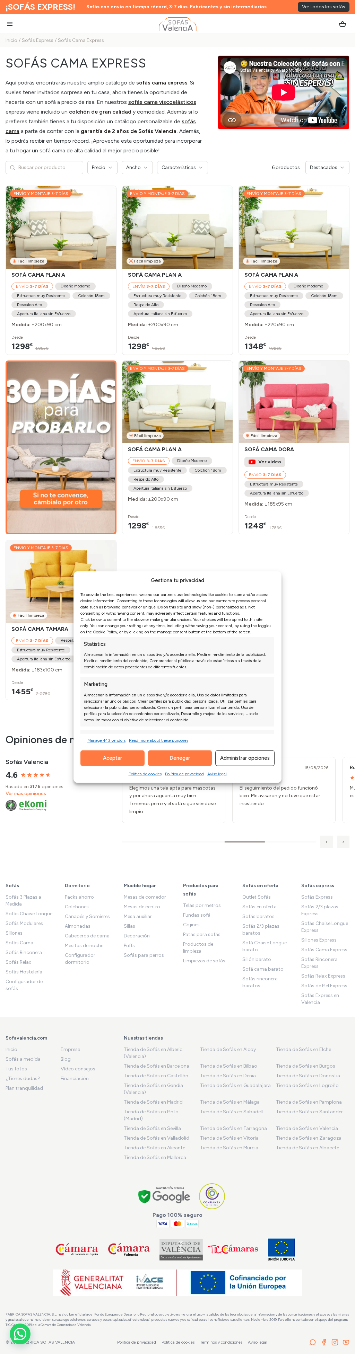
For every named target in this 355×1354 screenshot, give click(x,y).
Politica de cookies (178, 1342)
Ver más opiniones (26, 793)
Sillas (129, 926)
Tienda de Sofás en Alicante (154, 1148)
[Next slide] (107, 227)
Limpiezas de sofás (204, 961)
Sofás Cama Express (81, 40)
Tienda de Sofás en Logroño (307, 1085)
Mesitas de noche (84, 945)
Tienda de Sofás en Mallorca (155, 1157)
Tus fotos (16, 1069)
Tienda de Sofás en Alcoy (228, 1049)
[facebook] (323, 1342)
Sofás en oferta (259, 907)
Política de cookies (145, 773)
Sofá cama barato (263, 969)
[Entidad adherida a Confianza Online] (212, 1196)
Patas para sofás (201, 934)
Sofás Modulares (24, 923)
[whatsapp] (312, 1342)
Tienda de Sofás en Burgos (305, 1066)
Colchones (77, 907)
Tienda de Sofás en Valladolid (156, 1138)
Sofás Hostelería (24, 972)
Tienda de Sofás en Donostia (308, 1076)
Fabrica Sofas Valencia (48, 1342)
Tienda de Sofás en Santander (309, 1112)
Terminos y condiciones (221, 1342)
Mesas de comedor (145, 897)
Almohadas (77, 926)
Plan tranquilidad (24, 1088)
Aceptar (112, 758)
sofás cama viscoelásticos (162, 102)
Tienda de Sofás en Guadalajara (235, 1085)
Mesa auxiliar (138, 916)
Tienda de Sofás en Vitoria (229, 1138)
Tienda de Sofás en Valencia (307, 1128)
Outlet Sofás (256, 897)
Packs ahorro (79, 897)
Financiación (75, 1078)
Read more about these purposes (158, 740)
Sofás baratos (258, 916)
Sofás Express (37, 40)
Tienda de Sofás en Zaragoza (308, 1138)
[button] (20, 1334)
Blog (66, 1059)
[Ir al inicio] (178, 24)
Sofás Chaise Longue (29, 914)
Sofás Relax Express (323, 976)
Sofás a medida (23, 1059)
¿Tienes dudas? (23, 1078)
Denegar (180, 758)
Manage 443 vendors (106, 740)
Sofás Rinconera (24, 952)
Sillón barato (256, 959)
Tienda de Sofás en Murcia (229, 1148)
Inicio (11, 40)
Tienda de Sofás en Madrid (153, 1102)
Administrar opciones (245, 758)
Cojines (191, 925)
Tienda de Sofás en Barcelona (156, 1066)
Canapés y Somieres (87, 916)
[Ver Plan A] (61, 227)
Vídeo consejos (78, 1069)
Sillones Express (319, 940)
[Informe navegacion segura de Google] (164, 1196)
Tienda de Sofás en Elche (303, 1049)
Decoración (137, 936)
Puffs (129, 945)
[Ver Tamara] (61, 581)
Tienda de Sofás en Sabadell (231, 1112)
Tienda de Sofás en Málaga (230, 1102)
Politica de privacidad (136, 1342)
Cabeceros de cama (87, 936)
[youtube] (346, 1342)
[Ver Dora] (294, 402)
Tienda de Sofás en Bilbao (228, 1066)
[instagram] (334, 1342)
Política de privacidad (184, 773)
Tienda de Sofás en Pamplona (309, 1102)
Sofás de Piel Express (324, 986)
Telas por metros (202, 905)
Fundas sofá (196, 915)
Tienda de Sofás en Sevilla (152, 1128)
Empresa (70, 1049)
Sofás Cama (19, 943)
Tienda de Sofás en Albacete (307, 1148)
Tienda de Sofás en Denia (228, 1076)
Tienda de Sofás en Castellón (156, 1076)
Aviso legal (217, 773)
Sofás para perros (144, 955)
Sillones (14, 933)
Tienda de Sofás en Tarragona (233, 1128)
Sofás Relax (18, 962)
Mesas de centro (142, 907)
